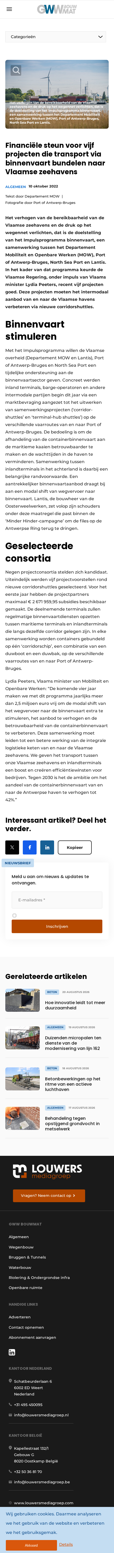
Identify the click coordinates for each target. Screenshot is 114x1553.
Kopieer (75, 847)
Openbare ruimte (25, 1287)
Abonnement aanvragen (32, 1337)
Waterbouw (20, 1267)
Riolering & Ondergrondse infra (39, 1277)
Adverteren (20, 1317)
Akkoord (31, 1545)
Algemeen (15, 187)
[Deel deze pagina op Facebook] (30, 847)
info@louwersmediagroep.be (42, 1482)
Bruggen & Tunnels (27, 1257)
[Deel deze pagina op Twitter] (12, 847)
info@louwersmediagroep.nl (41, 1415)
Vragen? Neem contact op (46, 1195)
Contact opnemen (26, 1327)
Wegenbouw (21, 1247)
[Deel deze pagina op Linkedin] (47, 847)
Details (66, 1544)
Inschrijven (57, 926)
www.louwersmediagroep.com (43, 1503)
